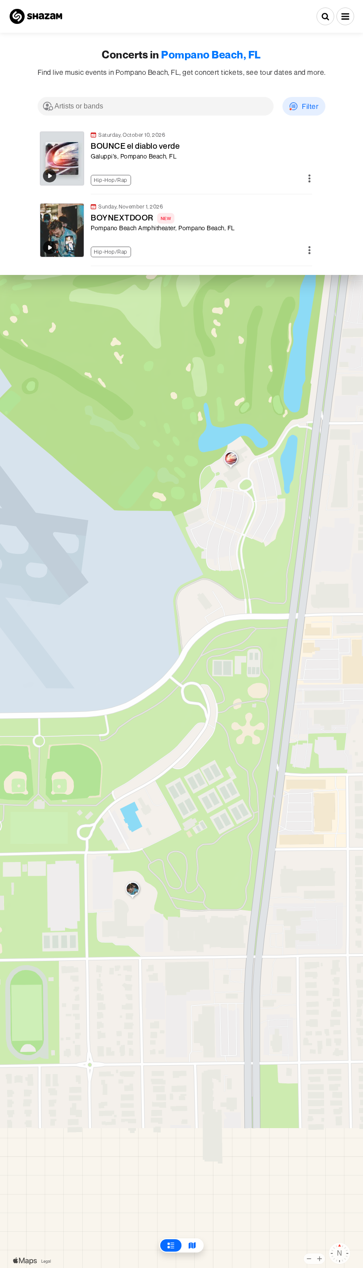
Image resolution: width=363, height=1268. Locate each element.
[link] (175, 158)
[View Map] (192, 1245)
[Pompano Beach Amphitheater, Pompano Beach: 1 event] (132, 891)
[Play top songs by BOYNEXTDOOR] (49, 247)
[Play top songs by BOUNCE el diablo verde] (49, 175)
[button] (345, 16)
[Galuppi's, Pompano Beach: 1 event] (230, 460)
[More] (309, 179)
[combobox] (155, 106)
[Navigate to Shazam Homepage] (35, 16)
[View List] (171, 1245)
